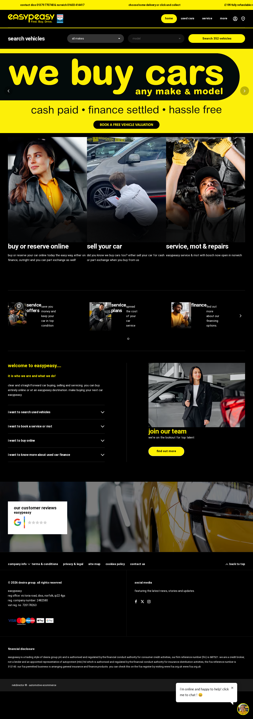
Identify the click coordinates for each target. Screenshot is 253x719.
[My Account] (235, 18)
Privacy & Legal (73, 564)
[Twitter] (142, 601)
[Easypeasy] (35, 18)
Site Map (94, 564)
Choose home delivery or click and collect (154, 5)
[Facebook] (135, 601)
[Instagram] (148, 601)
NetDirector (18, 685)
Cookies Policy (115, 564)
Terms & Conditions (45, 564)
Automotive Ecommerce (42, 685)
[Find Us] (243, 18)
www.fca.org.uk (192, 666)
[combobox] (95, 38)
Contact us (137, 564)
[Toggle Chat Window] (243, 709)
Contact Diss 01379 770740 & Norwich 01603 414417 (52, 5)
